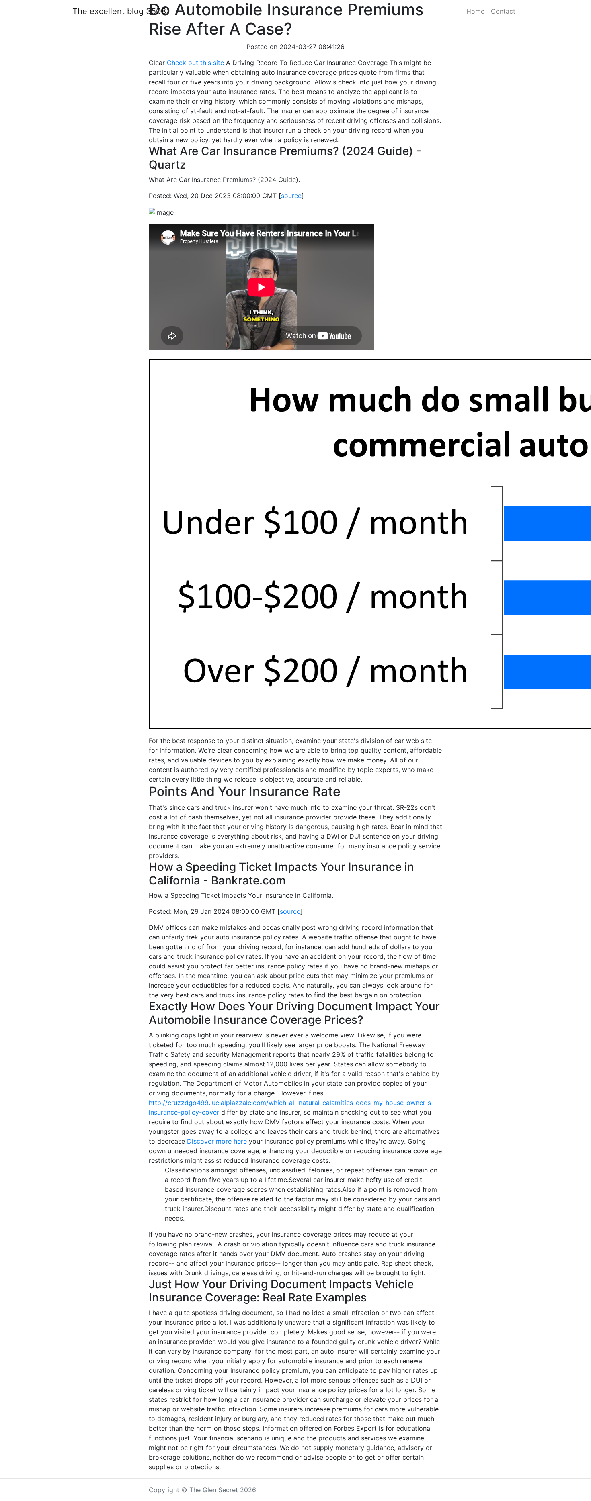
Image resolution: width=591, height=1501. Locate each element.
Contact (503, 11)
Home (475, 11)
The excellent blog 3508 (119, 11)
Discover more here (217, 1141)
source (291, 196)
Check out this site (195, 63)
